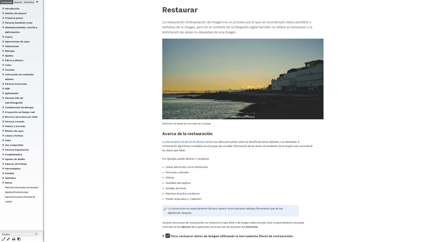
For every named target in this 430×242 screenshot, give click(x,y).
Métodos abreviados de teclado (21, 187)
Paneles (9, 173)
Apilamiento (12, 93)
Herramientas (12, 168)
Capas (8, 36)
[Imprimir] (13, 239)
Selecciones (12, 46)
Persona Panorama (16, 83)
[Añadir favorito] (37, 2)
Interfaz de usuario (16, 13)
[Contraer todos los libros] (8, 239)
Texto (8, 140)
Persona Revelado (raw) (18, 22)
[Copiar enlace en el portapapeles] (19, 239)
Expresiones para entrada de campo (20, 199)
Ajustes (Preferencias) (16, 192)
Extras (8, 182)
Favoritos (29, 2)
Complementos (13, 154)
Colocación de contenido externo (19, 77)
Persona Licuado (14, 121)
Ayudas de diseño (15, 159)
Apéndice (10, 177)
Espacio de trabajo (16, 163)
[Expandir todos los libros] (3, 239)
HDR (7, 88)
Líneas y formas (14, 135)
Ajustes (9, 55)
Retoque (9, 50)
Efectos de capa (14, 130)
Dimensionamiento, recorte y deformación (21, 30)
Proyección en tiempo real (20, 112)
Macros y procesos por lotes (21, 116)
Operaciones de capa (17, 41)
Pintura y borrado (15, 126)
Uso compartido (14, 145)
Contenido (6, 2)
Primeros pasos (14, 17)
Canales (9, 69)
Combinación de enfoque (19, 107)
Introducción (12, 8)
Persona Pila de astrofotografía (14, 100)
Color (8, 65)
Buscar (18, 2)
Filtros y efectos (14, 60)
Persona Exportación (17, 149)
